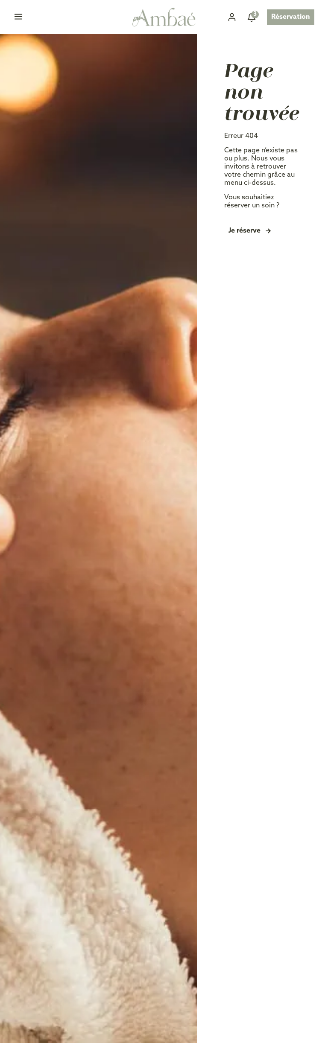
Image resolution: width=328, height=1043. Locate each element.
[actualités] (252, 17)
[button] (18, 18)
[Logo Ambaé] (164, 17)
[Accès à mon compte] (232, 17)
